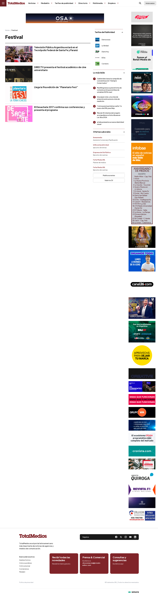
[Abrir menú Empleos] (118, 3)
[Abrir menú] (3, 3)
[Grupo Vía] (142, 412)
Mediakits (45, 3)
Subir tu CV (109, 180)
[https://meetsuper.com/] (142, 399)
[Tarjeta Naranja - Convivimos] (142, 489)
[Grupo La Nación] (142, 130)
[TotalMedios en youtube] (130, 537)
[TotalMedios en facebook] (116, 537)
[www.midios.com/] (142, 35)
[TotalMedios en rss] (135, 537)
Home (7, 30)
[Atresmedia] (142, 308)
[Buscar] (140, 3)
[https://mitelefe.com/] (142, 106)
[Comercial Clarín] (142, 464)
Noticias (32, 3)
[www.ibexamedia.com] (142, 386)
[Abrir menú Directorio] (89, 3)
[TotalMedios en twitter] (121, 537)
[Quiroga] (142, 476)
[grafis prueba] (142, 17)
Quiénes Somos (25, 560)
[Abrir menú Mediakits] (51, 3)
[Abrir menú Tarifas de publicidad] (75, 3)
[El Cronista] (142, 451)
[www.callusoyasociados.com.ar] (142, 515)
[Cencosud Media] (142, 59)
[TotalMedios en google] (126, 537)
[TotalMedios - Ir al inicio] (16, 3)
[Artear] (142, 425)
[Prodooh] (142, 438)
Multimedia (98, 3)
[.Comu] (142, 260)
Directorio (82, 3)
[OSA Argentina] (65, 18)
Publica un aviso (109, 175)
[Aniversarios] (142, 195)
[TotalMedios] (36, 536)
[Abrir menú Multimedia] (105, 3)
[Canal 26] (142, 284)
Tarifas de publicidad (64, 3)
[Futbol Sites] (142, 331)
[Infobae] (142, 153)
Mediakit (22, 572)
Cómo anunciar (24, 566)
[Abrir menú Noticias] (37, 3)
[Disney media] (142, 82)
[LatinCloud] (142, 502)
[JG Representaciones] (142, 355)
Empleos (112, 3)
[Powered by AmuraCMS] (133, 592)
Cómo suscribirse (25, 563)
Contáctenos (24, 569)
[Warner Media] (142, 237)
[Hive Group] (142, 373)
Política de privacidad (26, 582)
